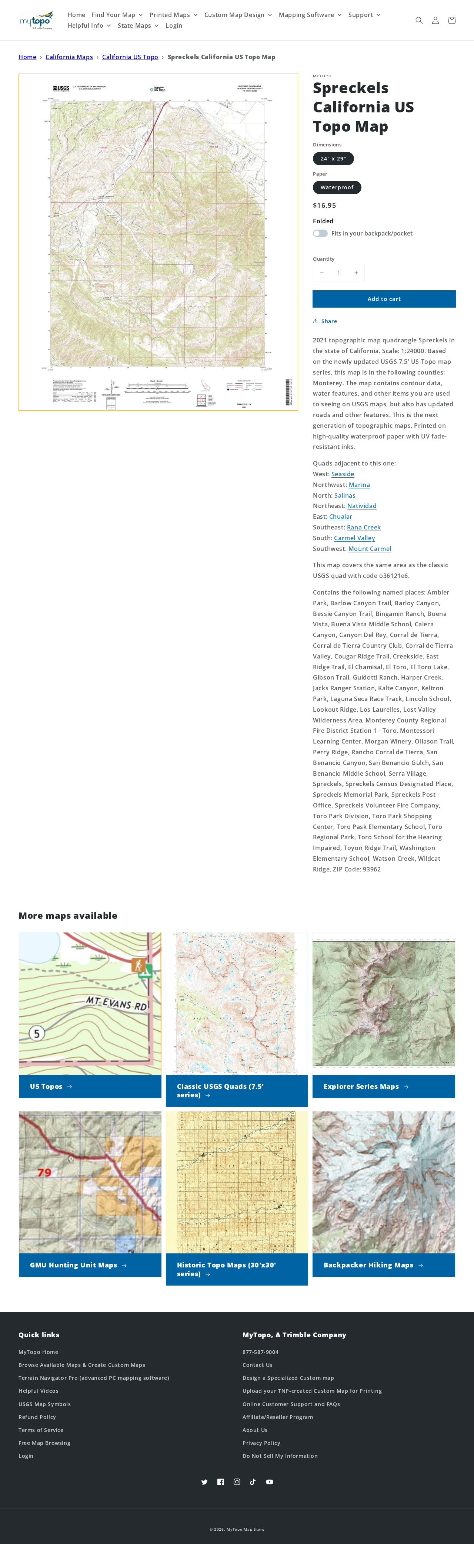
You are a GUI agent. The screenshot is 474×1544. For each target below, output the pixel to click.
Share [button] (329, 321)
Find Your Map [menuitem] (113, 15)
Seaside (342, 474)
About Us (255, 1429)
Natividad (362, 506)
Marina (359, 484)
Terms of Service (41, 1429)
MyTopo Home (39, 1351)
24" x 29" (333, 158)
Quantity (323, 258)
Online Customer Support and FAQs (291, 1404)
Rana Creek (364, 527)
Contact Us (258, 1364)
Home (27, 57)
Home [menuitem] (77, 15)
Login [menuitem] (174, 25)
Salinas (345, 495)
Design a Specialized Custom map (288, 1377)
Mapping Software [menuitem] (306, 15)
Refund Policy (37, 1417)
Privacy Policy (261, 1442)
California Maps (69, 57)
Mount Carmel (369, 548)
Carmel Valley (354, 538)
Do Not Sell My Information (280, 1455)
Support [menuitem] (360, 15)
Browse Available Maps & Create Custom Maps (82, 1364)
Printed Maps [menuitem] (170, 15)
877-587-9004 (260, 1351)
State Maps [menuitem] (134, 25)
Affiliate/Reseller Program (278, 1417)
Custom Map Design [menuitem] (234, 15)
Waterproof (337, 187)
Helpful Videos (39, 1390)
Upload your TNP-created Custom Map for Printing (312, 1390)
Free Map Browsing (44, 1442)
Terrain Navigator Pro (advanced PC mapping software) (94, 1377)
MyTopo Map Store (245, 1529)
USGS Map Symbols (45, 1404)
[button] (419, 20)
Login (26, 1455)
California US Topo (130, 57)
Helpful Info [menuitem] (86, 25)
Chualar (341, 516)
